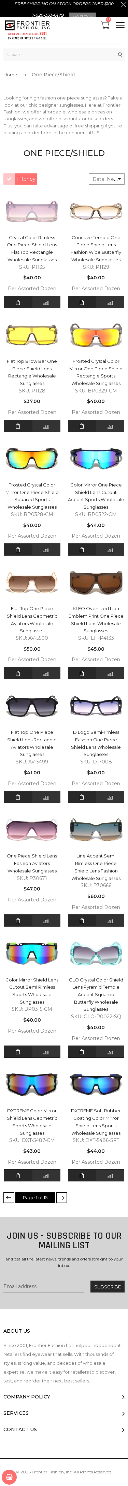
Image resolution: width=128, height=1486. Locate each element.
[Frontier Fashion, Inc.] (27, 30)
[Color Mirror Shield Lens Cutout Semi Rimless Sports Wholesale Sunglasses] (32, 953)
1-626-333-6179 (48, 15)
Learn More (83, 15)
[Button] (120, 25)
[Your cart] (9, 1477)
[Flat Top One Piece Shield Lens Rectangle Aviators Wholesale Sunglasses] (32, 706)
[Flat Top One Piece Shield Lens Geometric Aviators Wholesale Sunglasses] (32, 582)
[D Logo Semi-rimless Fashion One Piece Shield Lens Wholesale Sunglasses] (96, 706)
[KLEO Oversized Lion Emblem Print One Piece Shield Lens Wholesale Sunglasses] (96, 582)
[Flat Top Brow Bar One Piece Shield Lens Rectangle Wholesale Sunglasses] (32, 335)
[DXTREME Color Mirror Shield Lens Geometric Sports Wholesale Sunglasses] (32, 1084)
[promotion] (123, 5)
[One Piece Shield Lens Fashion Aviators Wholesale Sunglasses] (32, 830)
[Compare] (46, 302)
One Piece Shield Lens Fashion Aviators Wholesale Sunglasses (32, 863)
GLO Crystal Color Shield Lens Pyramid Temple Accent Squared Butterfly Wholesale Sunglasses (96, 994)
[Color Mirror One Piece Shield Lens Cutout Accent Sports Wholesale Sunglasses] (96, 459)
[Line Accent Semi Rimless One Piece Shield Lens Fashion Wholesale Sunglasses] (96, 830)
